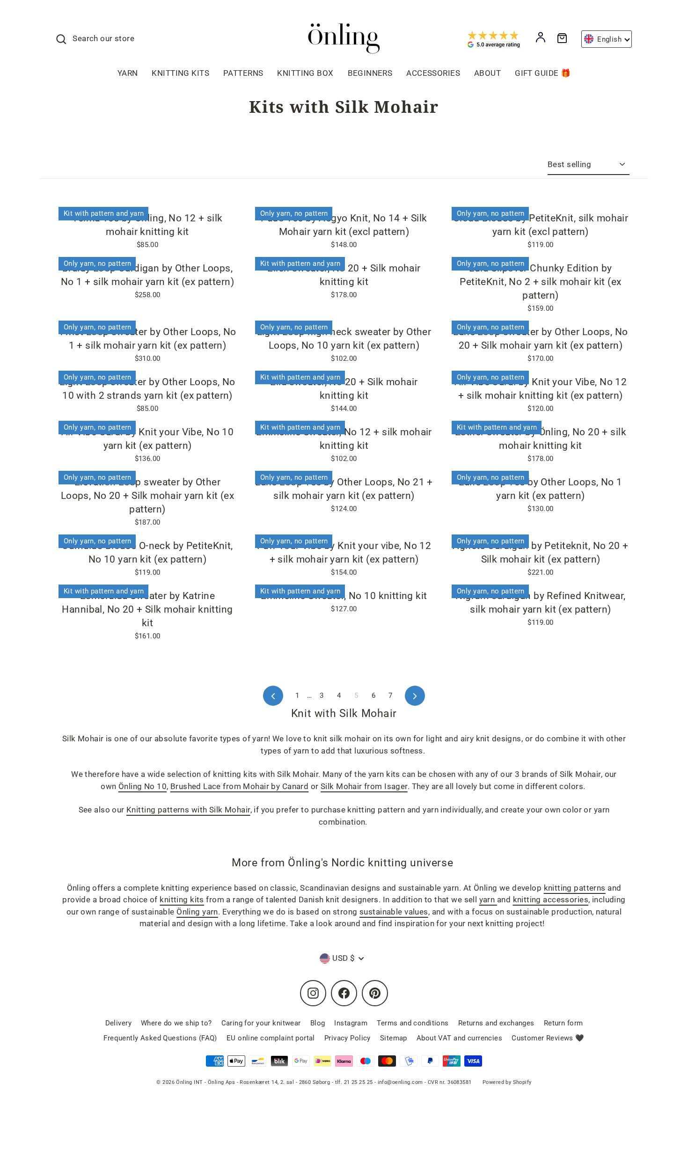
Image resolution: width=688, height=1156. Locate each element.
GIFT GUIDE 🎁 (543, 73)
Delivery (118, 1023)
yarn (487, 899)
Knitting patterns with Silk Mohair (188, 809)
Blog (317, 1023)
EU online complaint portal (271, 1038)
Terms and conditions (413, 1023)
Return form (563, 1023)
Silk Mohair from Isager (364, 786)
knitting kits (182, 899)
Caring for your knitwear (261, 1023)
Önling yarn (197, 911)
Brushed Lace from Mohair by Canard (239, 786)
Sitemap (393, 1038)
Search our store (103, 38)
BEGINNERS (370, 73)
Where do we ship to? (176, 1023)
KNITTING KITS (180, 73)
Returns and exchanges (496, 1023)
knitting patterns (575, 888)
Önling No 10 (142, 786)
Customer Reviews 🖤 (548, 1038)
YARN (127, 73)
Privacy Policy (347, 1038)
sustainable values (393, 911)
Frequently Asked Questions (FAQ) (160, 1038)
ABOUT (487, 73)
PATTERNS (243, 73)
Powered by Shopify (507, 1082)
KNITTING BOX (305, 73)
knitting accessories (551, 899)
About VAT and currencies (459, 1038)
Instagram (350, 1023)
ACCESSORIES (433, 73)
